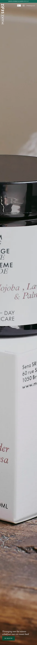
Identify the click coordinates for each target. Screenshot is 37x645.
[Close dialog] (33, 309)
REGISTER (18, 333)
